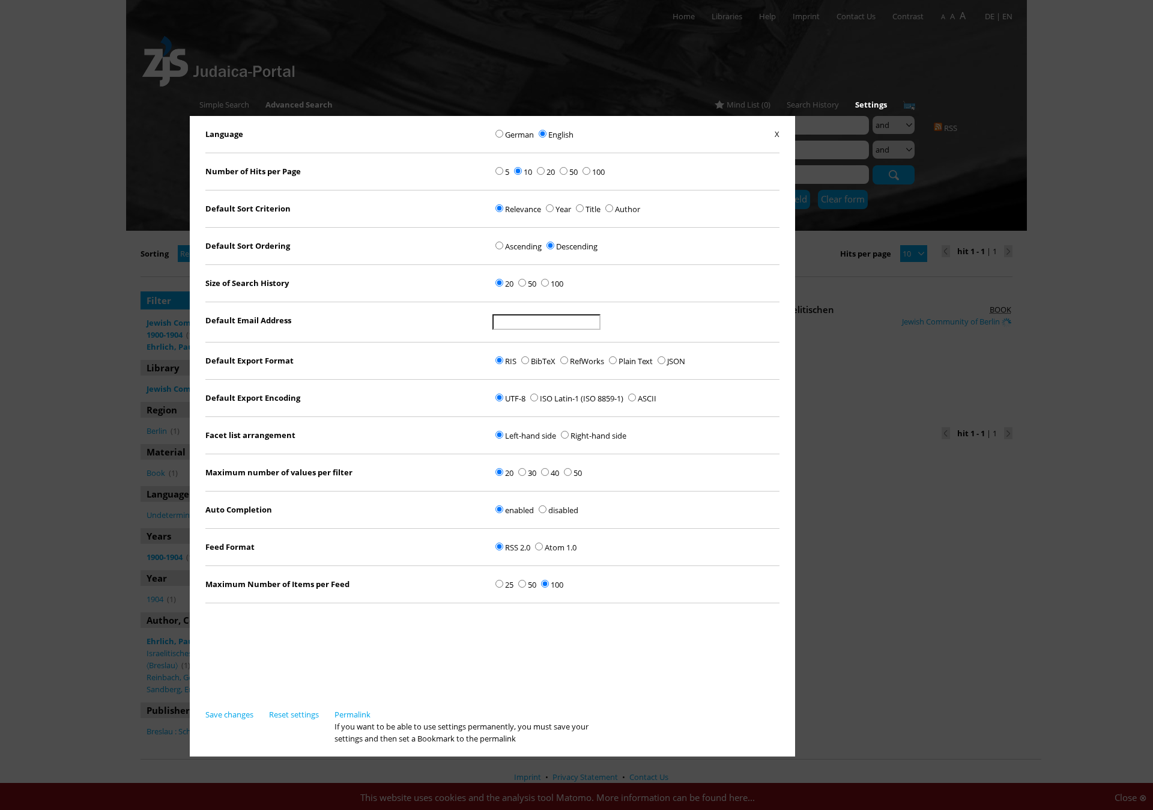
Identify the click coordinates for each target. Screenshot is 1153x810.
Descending (577, 246)
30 (532, 472)
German (519, 134)
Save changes (229, 714)
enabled (519, 510)
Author (627, 209)
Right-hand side (598, 435)
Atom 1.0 (560, 547)
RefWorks (587, 361)
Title (593, 209)
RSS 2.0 (517, 547)
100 (598, 171)
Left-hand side (530, 435)
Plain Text (636, 361)
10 (528, 171)
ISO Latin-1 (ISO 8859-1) (581, 398)
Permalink (352, 714)
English (560, 134)
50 (573, 171)
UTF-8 (515, 398)
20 (550, 171)
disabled (563, 510)
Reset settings (294, 714)
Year (563, 209)
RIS (510, 361)
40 (555, 472)
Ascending (523, 246)
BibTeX (543, 361)
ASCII (647, 398)
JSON (676, 361)
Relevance (523, 209)
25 (509, 584)
